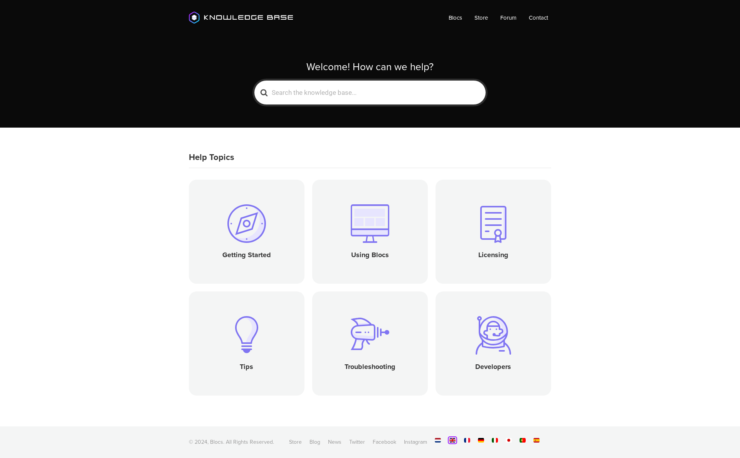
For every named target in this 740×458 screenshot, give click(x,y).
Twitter (357, 442)
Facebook (384, 442)
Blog (314, 442)
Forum (508, 17)
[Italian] (495, 441)
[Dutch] (438, 441)
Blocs (455, 17)
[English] (452, 440)
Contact (538, 17)
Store (481, 17)
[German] (481, 441)
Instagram (415, 442)
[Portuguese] (523, 441)
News (334, 442)
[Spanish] (536, 441)
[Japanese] (509, 441)
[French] (467, 441)
